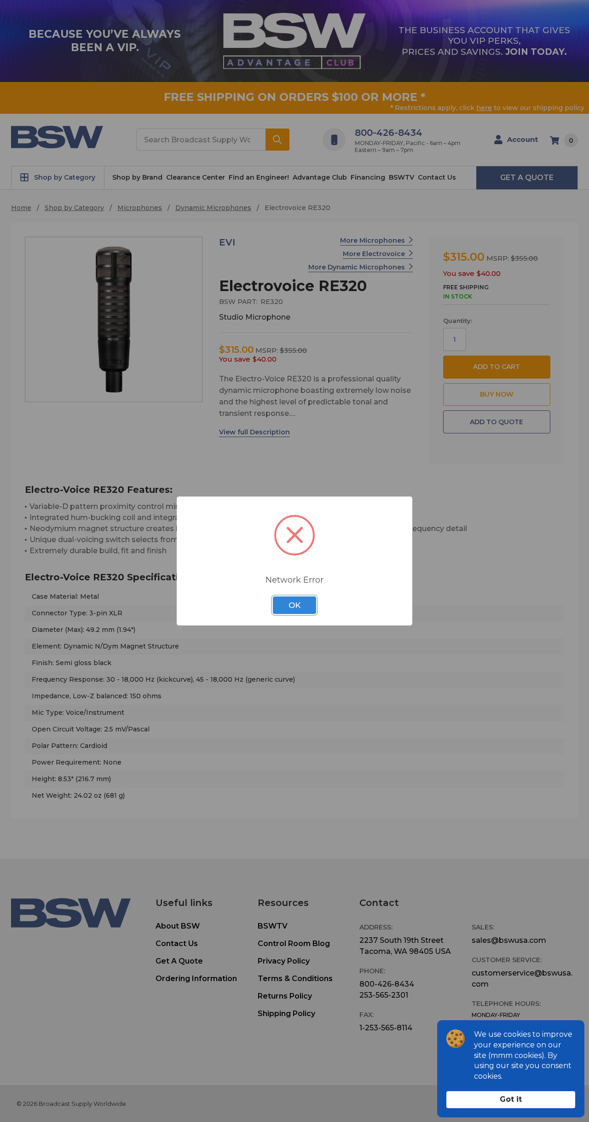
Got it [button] (511, 1099)
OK (294, 605)
